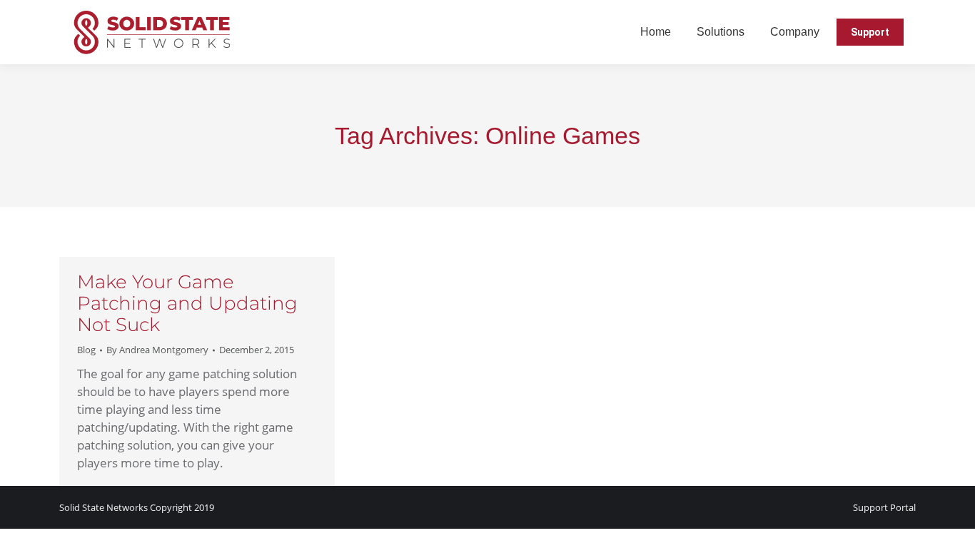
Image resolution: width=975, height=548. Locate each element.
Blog (86, 349)
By (157, 349)
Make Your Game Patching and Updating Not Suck (187, 303)
